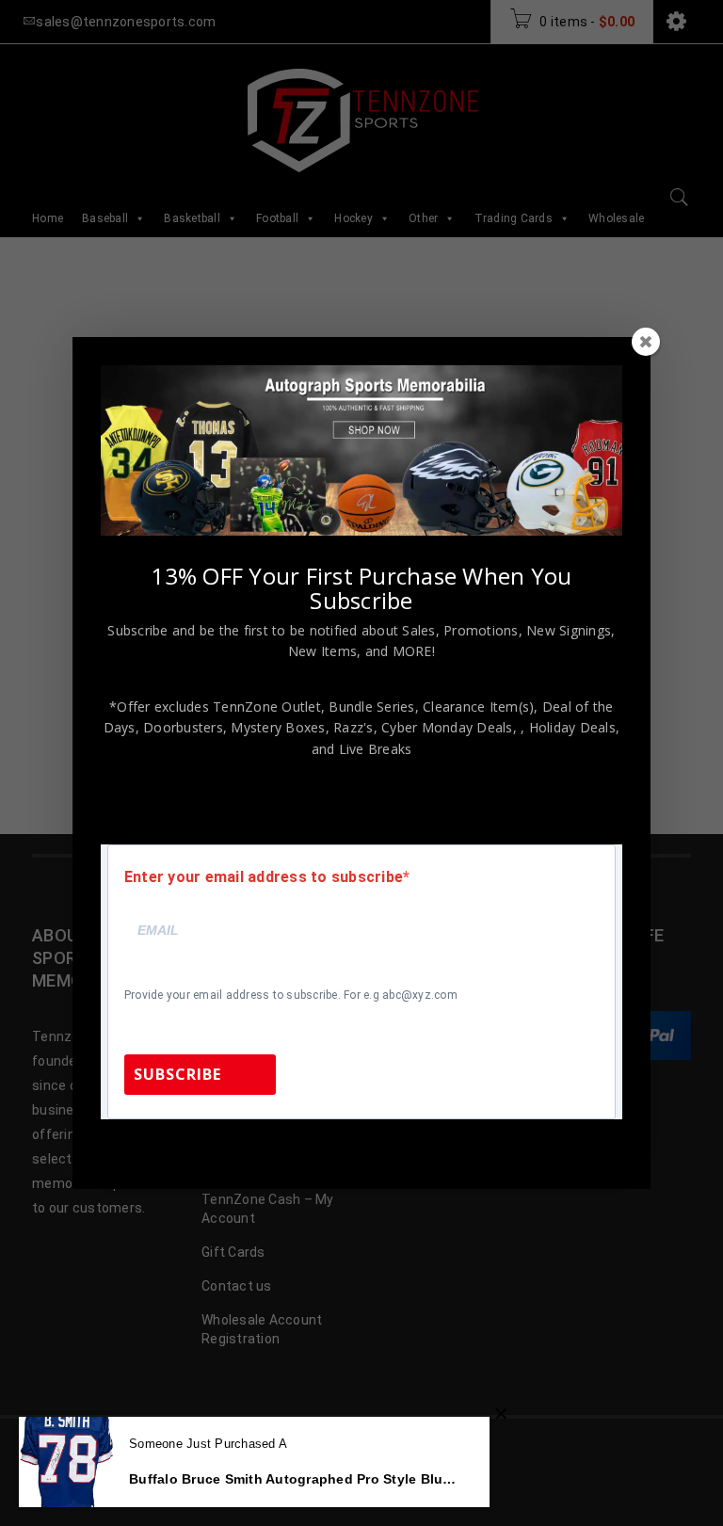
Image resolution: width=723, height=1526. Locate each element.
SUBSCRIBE (177, 1074)
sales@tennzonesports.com (499, 1144)
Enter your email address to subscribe (263, 877)
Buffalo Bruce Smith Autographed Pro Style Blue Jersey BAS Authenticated (295, 1478)
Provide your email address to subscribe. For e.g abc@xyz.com (291, 995)
